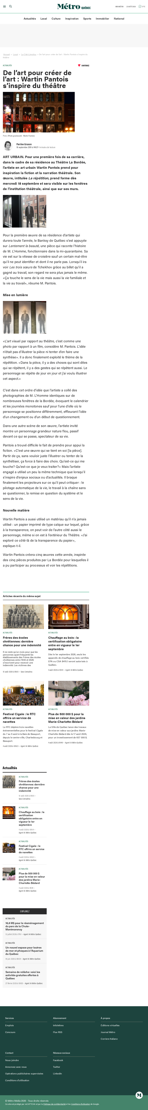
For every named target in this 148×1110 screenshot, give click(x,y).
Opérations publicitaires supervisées (24, 1073)
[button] (4, 6)
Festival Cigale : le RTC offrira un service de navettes (19, 718)
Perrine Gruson (24, 144)
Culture (56, 18)
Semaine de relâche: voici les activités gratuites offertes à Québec (22, 975)
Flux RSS (57, 1032)
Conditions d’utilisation (17, 1080)
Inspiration (72, 18)
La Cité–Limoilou (28, 54)
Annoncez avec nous (16, 1066)
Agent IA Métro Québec (74, 669)
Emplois (9, 1025)
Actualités (30, 18)
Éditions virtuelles (110, 1025)
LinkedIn (57, 1073)
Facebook (58, 1060)
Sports (87, 18)
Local (43, 18)
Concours (10, 1032)
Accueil (6, 54)
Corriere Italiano (109, 1038)
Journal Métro (108, 1032)
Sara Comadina (26, 671)
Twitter (56, 1066)
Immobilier (102, 18)
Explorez (24, 911)
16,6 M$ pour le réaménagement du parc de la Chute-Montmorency (24, 926)
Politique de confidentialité (54, 1104)
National (119, 18)
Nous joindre (12, 1060)
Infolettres (58, 1025)
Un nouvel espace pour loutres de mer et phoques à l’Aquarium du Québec (24, 951)
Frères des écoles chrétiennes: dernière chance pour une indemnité (22, 641)
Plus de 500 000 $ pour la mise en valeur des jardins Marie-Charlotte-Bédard (66, 718)
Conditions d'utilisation (80, 1104)
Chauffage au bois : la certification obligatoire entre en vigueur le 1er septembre (65, 643)
